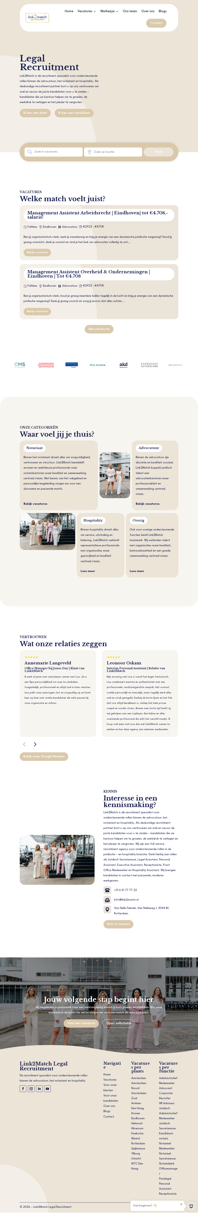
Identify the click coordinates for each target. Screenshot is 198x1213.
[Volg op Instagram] (31, 1088)
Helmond (136, 1123)
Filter (158, 151)
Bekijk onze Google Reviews (44, 756)
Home (69, 11)
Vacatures (85, 11)
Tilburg (135, 1153)
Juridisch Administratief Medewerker (168, 1113)
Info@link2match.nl (126, 899)
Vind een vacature (81, 1023)
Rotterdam (138, 1143)
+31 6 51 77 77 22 (125, 890)
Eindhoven (138, 1118)
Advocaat (165, 1088)
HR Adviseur (166, 1103)
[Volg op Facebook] (23, 1088)
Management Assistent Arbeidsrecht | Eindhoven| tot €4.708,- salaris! (97, 215)
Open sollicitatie (118, 1023)
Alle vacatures (99, 329)
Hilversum (137, 1128)
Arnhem (136, 1103)
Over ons (147, 11)
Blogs (162, 11)
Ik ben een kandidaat (74, 113)
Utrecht (136, 1158)
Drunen (135, 1113)
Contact (156, 23)
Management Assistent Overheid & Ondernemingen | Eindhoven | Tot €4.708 (88, 274)
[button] (24, 744)
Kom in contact (118, 924)
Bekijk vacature (37, 252)
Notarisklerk (166, 1163)
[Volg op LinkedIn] (39, 1088)
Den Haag (137, 1108)
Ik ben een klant (35, 113)
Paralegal (165, 1178)
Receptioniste (168, 1194)
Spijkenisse (138, 1148)
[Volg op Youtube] (47, 1088)
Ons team (130, 11)
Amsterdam (138, 1078)
